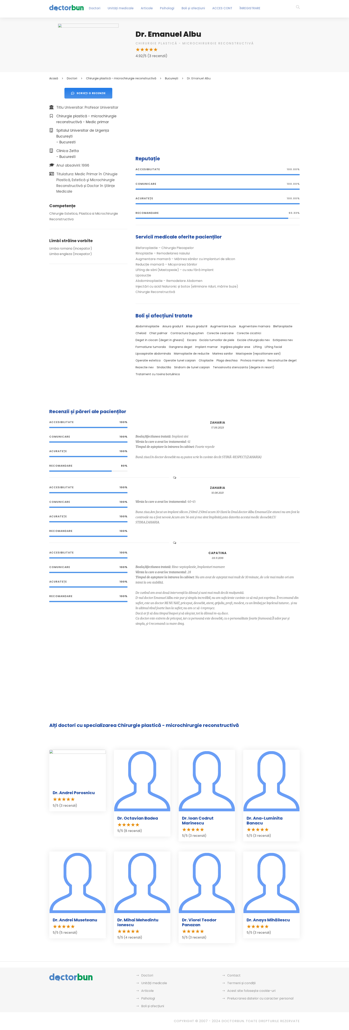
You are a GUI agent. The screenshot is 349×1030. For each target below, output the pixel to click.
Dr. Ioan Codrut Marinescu (197, 820)
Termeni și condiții (241, 983)
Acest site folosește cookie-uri (251, 990)
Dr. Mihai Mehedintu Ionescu (137, 922)
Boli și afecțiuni (193, 8)
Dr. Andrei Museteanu (75, 920)
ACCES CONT (222, 8)
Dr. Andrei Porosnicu (74, 793)
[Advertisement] (218, 116)
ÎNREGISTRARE (250, 8)
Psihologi (167, 8)
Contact (234, 975)
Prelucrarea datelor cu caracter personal (260, 998)
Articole (147, 8)
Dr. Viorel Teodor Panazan (199, 922)
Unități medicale (121, 8)
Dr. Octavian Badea (137, 818)
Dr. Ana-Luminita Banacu (265, 820)
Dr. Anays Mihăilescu (268, 920)
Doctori (94, 8)
